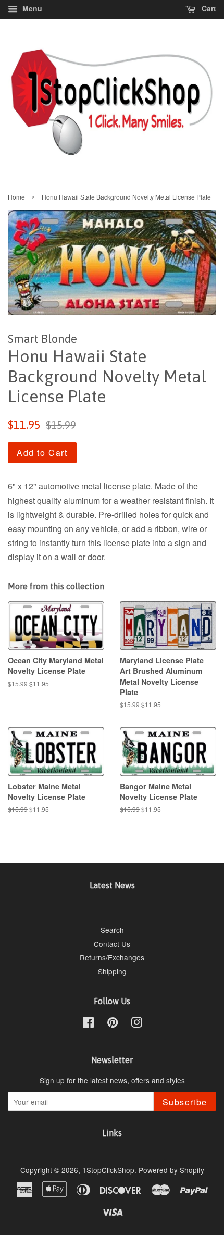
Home (16, 196)
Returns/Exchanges (112, 957)
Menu (31, 8)
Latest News (112, 885)
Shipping (112, 971)
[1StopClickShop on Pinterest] (112, 1024)
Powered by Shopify (171, 1170)
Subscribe (185, 1102)
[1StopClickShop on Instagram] (136, 1024)
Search (112, 929)
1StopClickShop (108, 1170)
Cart (208, 8)
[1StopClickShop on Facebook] (88, 1024)
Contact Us (112, 943)
